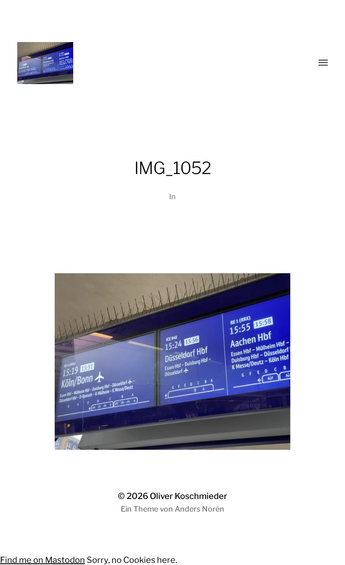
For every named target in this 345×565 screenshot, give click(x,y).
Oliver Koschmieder (188, 496)
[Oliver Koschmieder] (155, 63)
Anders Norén (199, 508)
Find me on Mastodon (42, 560)
